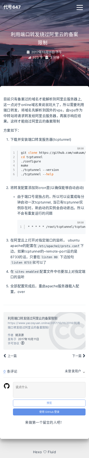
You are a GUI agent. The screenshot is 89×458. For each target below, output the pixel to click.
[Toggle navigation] (80, 7)
